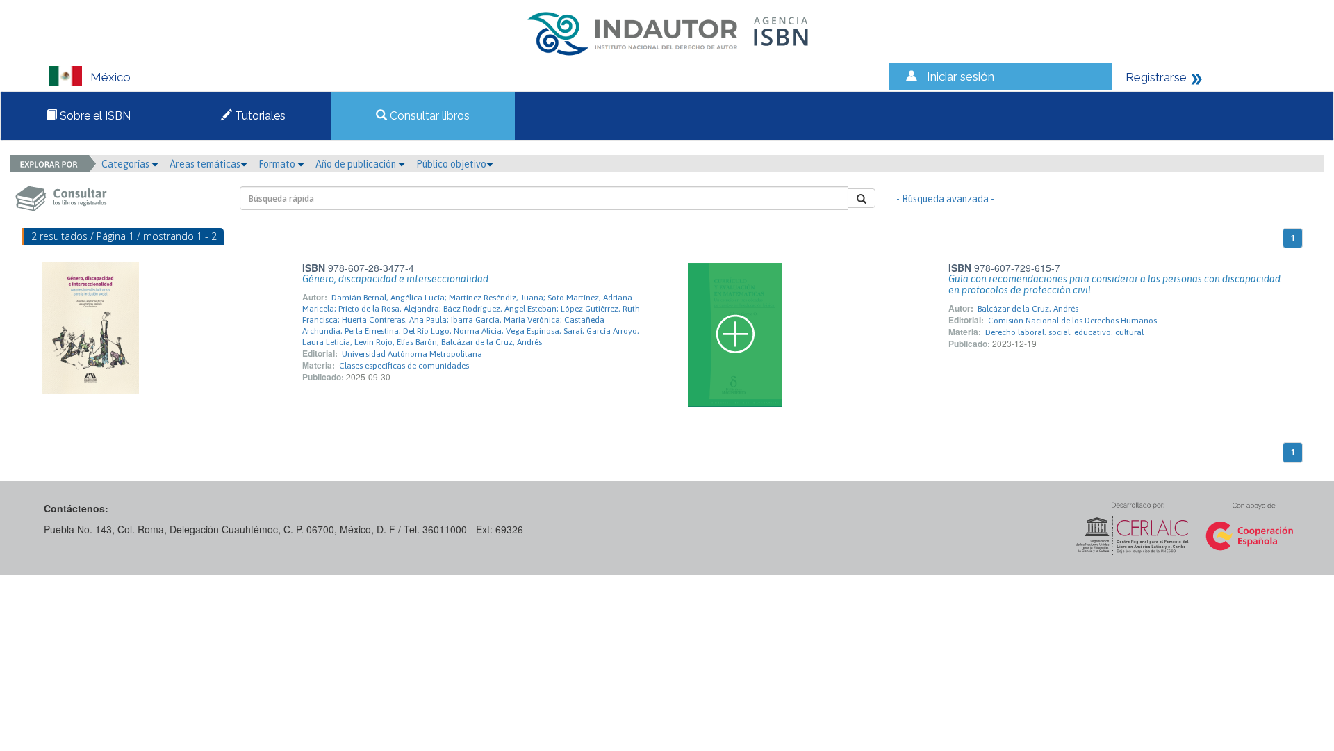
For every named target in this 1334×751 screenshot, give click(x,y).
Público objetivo (451, 164)
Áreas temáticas (205, 164)
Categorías (126, 164)
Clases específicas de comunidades (404, 366)
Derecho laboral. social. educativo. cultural (1064, 332)
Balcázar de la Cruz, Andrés (1028, 309)
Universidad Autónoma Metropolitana (412, 354)
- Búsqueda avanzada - (945, 198)
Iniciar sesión (960, 76)
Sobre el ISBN (94, 115)
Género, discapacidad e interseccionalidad (395, 278)
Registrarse (1156, 77)
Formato (277, 164)
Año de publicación (356, 164)
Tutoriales (259, 115)
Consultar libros (428, 115)
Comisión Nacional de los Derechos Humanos (1072, 320)
